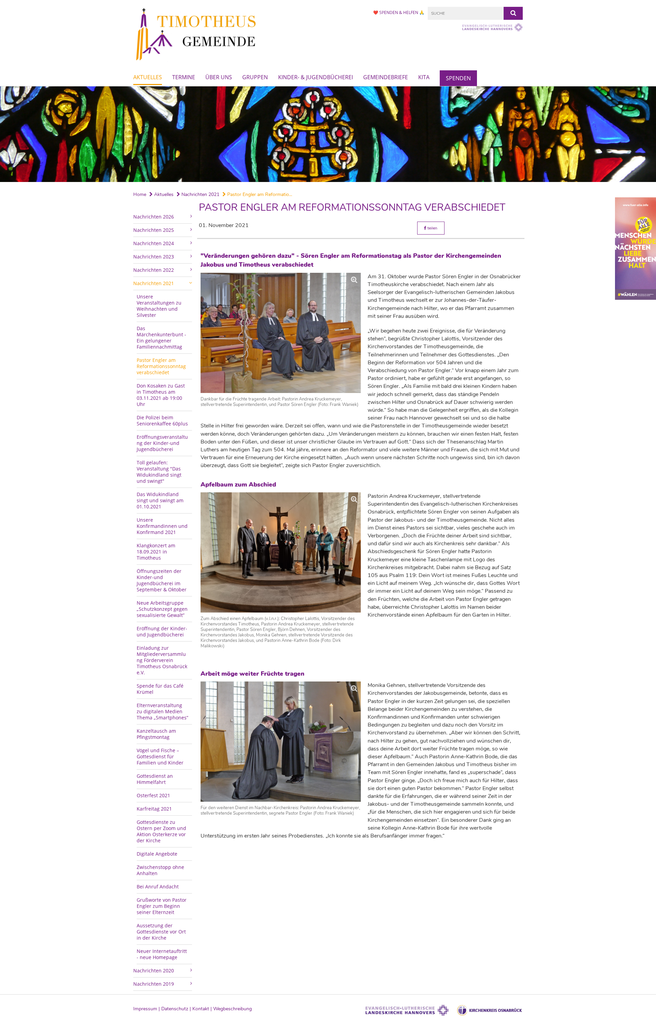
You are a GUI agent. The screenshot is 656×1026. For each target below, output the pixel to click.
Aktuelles (147, 77)
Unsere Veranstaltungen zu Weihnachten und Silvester (159, 305)
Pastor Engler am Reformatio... (259, 194)
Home (139, 194)
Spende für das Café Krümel (160, 689)
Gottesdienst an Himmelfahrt (155, 779)
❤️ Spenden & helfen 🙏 (398, 12)
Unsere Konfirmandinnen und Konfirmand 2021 (162, 526)
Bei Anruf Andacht (158, 886)
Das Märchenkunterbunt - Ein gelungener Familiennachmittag (161, 337)
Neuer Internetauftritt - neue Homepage (162, 954)
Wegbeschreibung (232, 1009)
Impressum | (147, 1009)
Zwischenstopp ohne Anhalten (160, 870)
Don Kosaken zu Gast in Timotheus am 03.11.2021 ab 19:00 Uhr (161, 394)
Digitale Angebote (157, 854)
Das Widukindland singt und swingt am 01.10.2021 (160, 500)
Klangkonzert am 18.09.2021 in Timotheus (156, 551)
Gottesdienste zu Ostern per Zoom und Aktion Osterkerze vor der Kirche (161, 831)
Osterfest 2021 (153, 795)
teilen (431, 228)
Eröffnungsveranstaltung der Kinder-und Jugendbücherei (162, 443)
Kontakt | (202, 1009)
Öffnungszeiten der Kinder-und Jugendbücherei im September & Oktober (162, 580)
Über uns (218, 77)
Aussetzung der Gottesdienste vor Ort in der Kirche (161, 931)
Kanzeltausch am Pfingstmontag (156, 734)
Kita (423, 77)
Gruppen (255, 77)
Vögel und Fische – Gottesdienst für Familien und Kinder (160, 756)
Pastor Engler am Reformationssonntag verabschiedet (161, 366)
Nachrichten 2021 (199, 194)
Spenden (458, 78)
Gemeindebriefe (385, 77)
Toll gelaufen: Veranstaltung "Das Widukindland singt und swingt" (159, 471)
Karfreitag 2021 (154, 808)
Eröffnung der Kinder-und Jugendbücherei (162, 631)
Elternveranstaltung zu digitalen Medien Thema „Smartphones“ (162, 711)
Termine (183, 77)
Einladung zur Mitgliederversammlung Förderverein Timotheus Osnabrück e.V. (162, 660)
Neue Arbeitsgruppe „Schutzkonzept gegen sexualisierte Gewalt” (162, 609)
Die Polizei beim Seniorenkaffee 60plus (162, 420)
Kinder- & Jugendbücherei (315, 77)
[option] (328, 134)
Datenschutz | (176, 1009)
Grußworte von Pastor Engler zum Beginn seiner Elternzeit (162, 906)
